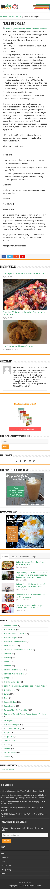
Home (4, 16)
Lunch (6, 694)
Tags (34, 557)
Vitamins (7, 745)
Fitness (6, 678)
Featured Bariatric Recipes (14, 674)
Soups (6, 732)
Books (3, 853)
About (3, 873)
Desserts (7, 658)
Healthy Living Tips (11, 682)
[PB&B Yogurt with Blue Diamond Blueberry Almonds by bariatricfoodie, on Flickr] (25, 29)
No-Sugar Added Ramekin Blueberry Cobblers (24, 273)
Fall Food (7, 666)
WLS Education (10, 753)
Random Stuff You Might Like (15, 710)
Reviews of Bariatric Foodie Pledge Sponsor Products (25, 714)
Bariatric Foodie (8, 770)
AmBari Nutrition (10, 626)
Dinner (6, 662)
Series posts (8, 720)
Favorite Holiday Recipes (13, 670)
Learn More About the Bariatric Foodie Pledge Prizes (24, 686)
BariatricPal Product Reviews (15, 642)
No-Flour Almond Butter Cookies (18, 346)
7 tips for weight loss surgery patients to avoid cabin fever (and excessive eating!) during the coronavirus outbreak (31, 575)
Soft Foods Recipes (11, 724)
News (6, 698)
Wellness (7, 749)
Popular (14, 557)
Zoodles (7, 757)
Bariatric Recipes (15, 16)
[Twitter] (25, 461)
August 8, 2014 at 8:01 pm (38, 367)
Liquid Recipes (9, 690)
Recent (5, 557)
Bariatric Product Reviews (14, 634)
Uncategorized (9, 740)
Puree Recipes (9, 706)
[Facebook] (20, 461)
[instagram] (34, 461)
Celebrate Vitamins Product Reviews (18, 650)
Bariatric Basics (10, 630)
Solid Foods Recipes (12, 728)
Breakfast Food (10, 646)
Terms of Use (6, 865)
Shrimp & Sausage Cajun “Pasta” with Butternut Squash (22, 791)
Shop (3, 861)
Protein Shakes (10, 702)
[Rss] (16, 461)
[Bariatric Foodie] (25, 6)
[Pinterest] (30, 461)
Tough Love (8, 736)
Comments (24, 557)
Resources (4, 857)
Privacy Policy (6, 869)
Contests (7, 654)
